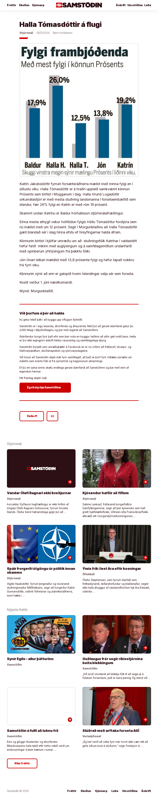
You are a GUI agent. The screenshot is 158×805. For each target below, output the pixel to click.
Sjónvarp (38, 5)
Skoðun (24, 5)
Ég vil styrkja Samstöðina (46, 387)
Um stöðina (135, 5)
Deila (32, 416)
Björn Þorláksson (62, 32)
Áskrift (146, 791)
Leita (147, 5)
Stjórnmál (26, 32)
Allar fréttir (22, 763)
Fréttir (11, 5)
